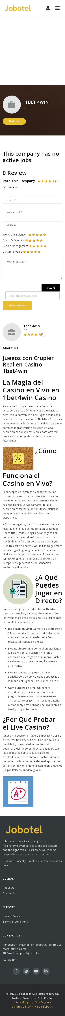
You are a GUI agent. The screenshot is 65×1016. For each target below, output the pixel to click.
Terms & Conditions (15, 921)
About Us (8, 887)
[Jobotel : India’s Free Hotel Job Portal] (18, 8)
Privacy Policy (11, 916)
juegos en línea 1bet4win (40, 550)
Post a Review (17, 305)
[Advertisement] (32, 50)
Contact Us (10, 893)
